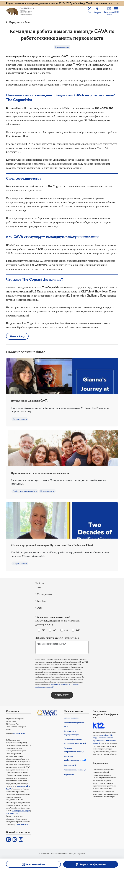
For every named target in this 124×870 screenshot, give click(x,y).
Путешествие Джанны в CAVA (29, 400)
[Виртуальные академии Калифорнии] (20, 11)
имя (43, 594)
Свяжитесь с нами (71, 718)
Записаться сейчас (35, 864)
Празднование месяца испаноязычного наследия (40, 473)
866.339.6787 (19, 733)
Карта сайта (69, 774)
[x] (20, 839)
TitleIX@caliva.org (20, 811)
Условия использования (59, 684)
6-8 (66, 630)
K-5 (54, 630)
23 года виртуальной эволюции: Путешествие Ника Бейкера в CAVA (52, 545)
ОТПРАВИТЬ (62, 695)
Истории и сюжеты (62, 47)
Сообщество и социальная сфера (25, 491)
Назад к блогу (17, 336)
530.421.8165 (12, 813)
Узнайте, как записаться (99, 3)
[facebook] (8, 839)
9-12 (77, 630)
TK (43, 630)
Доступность (69, 765)
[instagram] (14, 839)
